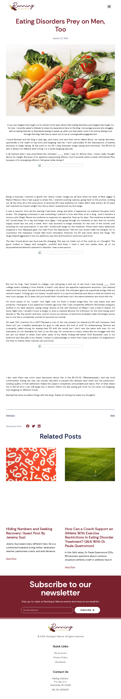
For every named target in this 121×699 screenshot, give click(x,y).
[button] (109, 6)
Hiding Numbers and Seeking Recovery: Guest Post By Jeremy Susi (29, 533)
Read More (11, 559)
